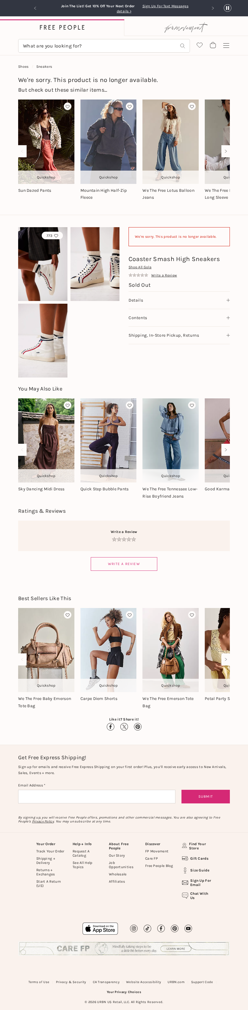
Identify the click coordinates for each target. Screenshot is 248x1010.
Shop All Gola (140, 267)
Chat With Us (199, 895)
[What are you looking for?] (183, 45)
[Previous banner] (35, 8)
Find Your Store (197, 846)
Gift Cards (199, 858)
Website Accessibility (143, 982)
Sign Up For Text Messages (167, 6)
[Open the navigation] (226, 45)
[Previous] (23, 151)
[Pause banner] (227, 8)
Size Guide (199, 870)
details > (124, 11)
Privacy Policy (43, 821)
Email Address (31, 785)
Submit (205, 796)
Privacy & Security (71, 982)
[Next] (224, 151)
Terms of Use (39, 982)
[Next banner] (212, 8)
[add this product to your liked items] (67, 106)
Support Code (202, 982)
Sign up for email (200, 882)
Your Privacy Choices (124, 992)
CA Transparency (106, 982)
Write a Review (124, 564)
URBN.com (176, 982)
